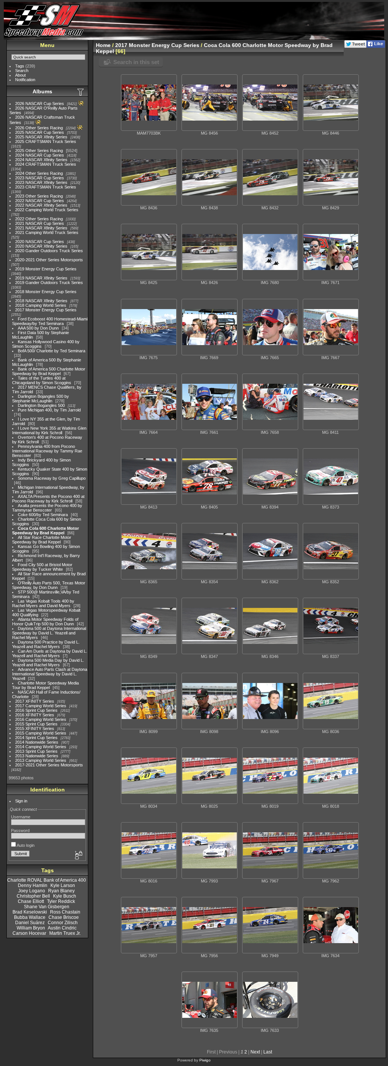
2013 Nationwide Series (36, 756)
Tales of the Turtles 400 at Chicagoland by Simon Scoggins (41, 380)
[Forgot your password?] (78, 855)
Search (21, 70)
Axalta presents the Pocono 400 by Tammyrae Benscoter (47, 507)
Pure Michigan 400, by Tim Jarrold (49, 410)
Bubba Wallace (29, 917)
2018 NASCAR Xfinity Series (41, 300)
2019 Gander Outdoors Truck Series (49, 282)
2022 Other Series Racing (39, 219)
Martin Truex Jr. (65, 933)
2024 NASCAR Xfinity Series (41, 159)
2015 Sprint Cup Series (36, 724)
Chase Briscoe (63, 917)
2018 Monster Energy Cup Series (46, 291)
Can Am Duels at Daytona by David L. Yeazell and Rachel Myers (49, 653)
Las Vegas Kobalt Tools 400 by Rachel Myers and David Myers (43, 603)
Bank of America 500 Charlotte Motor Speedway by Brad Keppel (48, 371)
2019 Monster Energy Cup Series (46, 269)
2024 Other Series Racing (39, 173)
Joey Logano (31, 890)
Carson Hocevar (29, 933)
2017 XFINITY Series (34, 701)
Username (20, 817)
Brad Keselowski (30, 912)
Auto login (25, 845)
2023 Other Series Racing (39, 196)
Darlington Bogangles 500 (41, 405)
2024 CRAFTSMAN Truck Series (45, 164)
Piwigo (205, 1060)
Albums (42, 91)
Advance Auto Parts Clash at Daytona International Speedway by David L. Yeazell (49, 674)
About (20, 75)
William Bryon (31, 928)
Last (267, 1052)
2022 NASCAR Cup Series (39, 200)
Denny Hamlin (32, 885)
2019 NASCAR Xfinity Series (41, 278)
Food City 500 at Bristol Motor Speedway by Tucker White (42, 566)
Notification (25, 79)
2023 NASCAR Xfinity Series (41, 182)
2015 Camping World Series (40, 733)
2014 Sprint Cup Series (36, 737)
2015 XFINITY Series (34, 728)
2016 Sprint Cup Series (36, 710)
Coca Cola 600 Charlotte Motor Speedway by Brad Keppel (45, 530)
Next (255, 1052)
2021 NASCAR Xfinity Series (41, 228)
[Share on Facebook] (375, 46)
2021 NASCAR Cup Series (39, 223)
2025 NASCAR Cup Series (39, 132)
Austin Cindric (62, 928)
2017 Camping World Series (40, 705)
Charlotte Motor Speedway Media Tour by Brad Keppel (45, 685)
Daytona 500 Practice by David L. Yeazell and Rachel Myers (46, 644)
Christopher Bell (33, 896)
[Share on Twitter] (355, 46)
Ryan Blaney (61, 890)
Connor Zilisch (63, 922)
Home (103, 45)
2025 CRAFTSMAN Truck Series (45, 141)
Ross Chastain (65, 912)
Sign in (21, 801)
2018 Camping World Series (40, 305)
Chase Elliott (31, 901)
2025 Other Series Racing (39, 150)
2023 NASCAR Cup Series (39, 178)
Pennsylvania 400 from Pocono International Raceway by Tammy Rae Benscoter (47, 451)
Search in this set (136, 62)
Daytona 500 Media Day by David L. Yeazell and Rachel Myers (48, 662)
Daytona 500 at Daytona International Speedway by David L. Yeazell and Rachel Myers (49, 633)
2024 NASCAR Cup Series (39, 155)
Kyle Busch (64, 896)
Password (20, 830)
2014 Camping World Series (40, 746)
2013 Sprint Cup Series (36, 751)
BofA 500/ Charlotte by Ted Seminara (51, 351)
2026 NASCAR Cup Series (39, 103)
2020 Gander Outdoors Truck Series (49, 250)
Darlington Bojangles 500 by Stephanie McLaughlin (40, 398)
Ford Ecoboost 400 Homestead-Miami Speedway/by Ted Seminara (50, 321)
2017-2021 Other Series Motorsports (49, 765)
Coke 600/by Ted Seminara (43, 514)
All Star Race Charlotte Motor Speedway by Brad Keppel (41, 539)
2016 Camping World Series (40, 719)
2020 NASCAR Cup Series (39, 241)
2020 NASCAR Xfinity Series (41, 246)
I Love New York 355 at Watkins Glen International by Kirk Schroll (49, 430)
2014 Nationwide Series (36, 742)
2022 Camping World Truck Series (46, 209)
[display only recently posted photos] (81, 92)
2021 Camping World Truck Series (46, 232)
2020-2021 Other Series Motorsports (49, 259)
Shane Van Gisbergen (46, 906)
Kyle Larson (62, 885)
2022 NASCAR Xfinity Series (41, 205)
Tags (19, 66)
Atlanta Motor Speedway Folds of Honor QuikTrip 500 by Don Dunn (45, 621)
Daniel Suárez (30, 922)
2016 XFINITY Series (34, 715)
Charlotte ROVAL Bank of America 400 (46, 880)
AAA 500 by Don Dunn (38, 328)
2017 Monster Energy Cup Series (46, 310)
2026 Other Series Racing (39, 128)
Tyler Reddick (61, 901)
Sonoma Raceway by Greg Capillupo (52, 478)
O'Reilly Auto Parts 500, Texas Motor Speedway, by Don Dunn (48, 585)
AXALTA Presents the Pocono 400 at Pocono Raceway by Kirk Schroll (48, 498)
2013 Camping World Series (40, 760)
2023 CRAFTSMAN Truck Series (45, 187)
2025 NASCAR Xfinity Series (41, 137)
